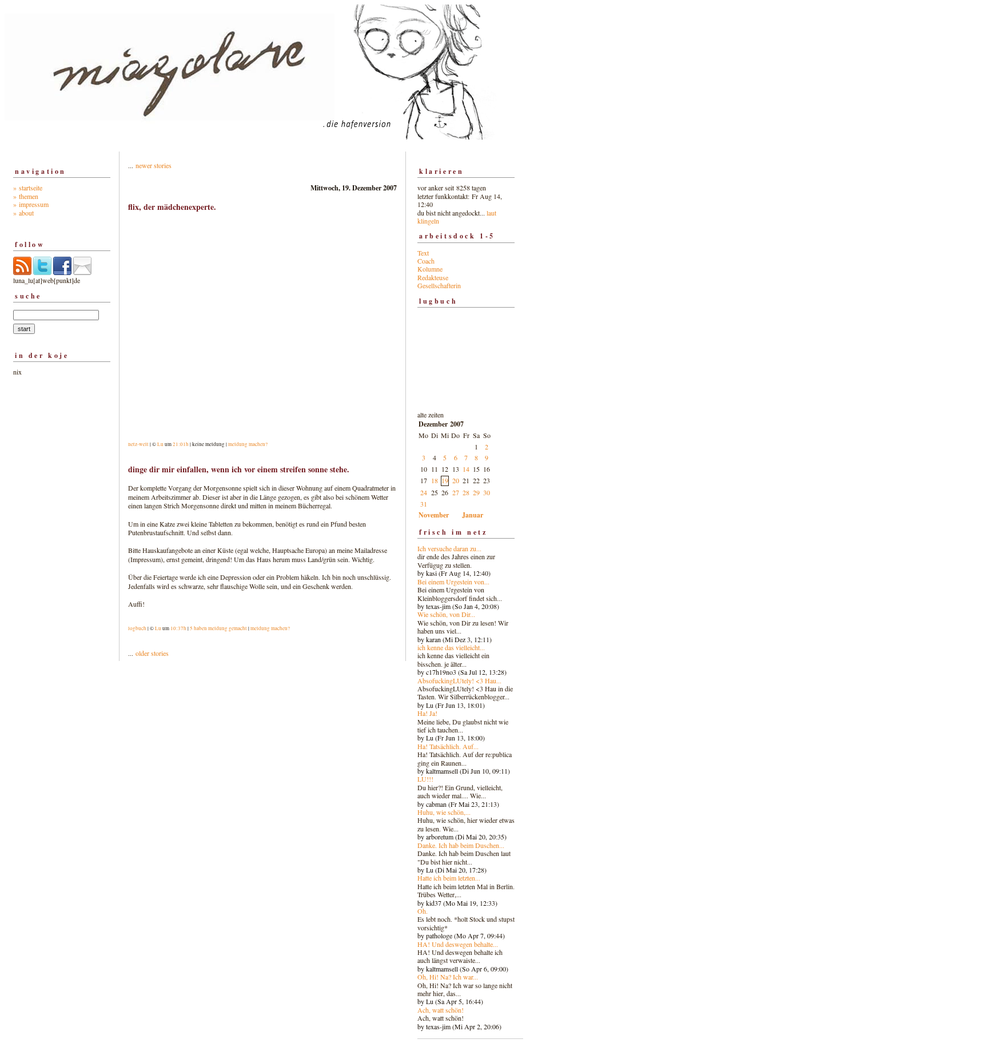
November (434, 515)
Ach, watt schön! (440, 1009)
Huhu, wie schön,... (444, 812)
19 (444, 480)
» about (23, 212)
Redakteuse (432, 277)
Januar (472, 515)
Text (423, 252)
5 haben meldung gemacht (218, 628)
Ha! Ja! (427, 713)
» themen (25, 196)
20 (455, 480)
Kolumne (430, 268)
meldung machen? (248, 444)
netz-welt (138, 444)
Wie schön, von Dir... (446, 614)
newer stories (154, 165)
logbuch (137, 628)
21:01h (181, 444)
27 (455, 492)
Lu (160, 444)
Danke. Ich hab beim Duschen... (460, 845)
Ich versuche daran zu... (449, 548)
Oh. (422, 910)
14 (466, 468)
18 (434, 480)
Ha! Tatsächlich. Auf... (448, 746)
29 (476, 492)
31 (423, 503)
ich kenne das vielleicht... (451, 647)
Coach (426, 260)
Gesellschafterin (439, 285)
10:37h (178, 628)
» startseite (27, 187)
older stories (152, 653)
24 (423, 492)
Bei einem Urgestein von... (453, 581)
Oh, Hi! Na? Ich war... (447, 976)
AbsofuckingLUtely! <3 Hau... (459, 680)
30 (486, 492)
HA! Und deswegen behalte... (457, 944)
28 (466, 492)
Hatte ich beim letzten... (448, 877)
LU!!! (425, 778)
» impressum (31, 204)
